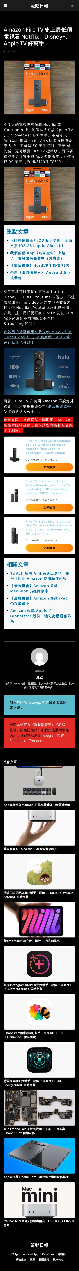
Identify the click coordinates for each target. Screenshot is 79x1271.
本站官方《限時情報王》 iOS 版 (41, 724)
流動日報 (39, 5)
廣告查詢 (21, 1259)
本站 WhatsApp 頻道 (33, 702)
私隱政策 (44, 1259)
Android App (31, 1254)
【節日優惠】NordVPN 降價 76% (40, 265)
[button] (6, 5)
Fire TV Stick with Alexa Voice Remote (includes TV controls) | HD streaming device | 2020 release (48, 487)
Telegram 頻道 (53, 735)
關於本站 (58, 1259)
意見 (32, 1259)
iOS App (14, 1254)
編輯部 (62, 1254)
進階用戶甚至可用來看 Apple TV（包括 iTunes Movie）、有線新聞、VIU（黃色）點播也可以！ (38, 337)
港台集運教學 (59, 406)
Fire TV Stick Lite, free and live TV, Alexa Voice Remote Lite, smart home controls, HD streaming (49, 527)
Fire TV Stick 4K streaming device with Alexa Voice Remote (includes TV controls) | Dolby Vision (48, 447)
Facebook (17, 740)
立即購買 (49, 467)
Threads (35, 740)
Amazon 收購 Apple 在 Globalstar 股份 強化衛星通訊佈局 (40, 616)
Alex (39, 677)
